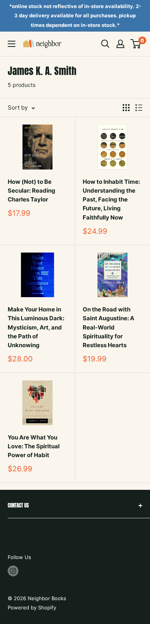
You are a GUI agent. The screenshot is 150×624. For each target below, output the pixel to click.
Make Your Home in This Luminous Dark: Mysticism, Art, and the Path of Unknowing (36, 327)
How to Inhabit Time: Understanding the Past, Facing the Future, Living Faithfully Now (111, 199)
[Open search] (105, 44)
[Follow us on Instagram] (13, 571)
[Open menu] (11, 44)
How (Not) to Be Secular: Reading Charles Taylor (31, 190)
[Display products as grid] (126, 107)
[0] (136, 43)
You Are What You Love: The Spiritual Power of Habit (34, 446)
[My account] (120, 44)
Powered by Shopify (32, 607)
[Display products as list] (138, 107)
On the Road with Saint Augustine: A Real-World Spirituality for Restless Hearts (108, 327)
